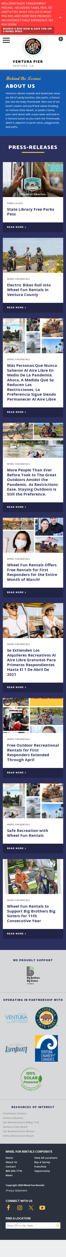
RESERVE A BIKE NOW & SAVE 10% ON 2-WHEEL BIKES (27, 30)
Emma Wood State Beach (18, 1135)
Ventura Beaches (13, 1118)
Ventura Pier (28, 62)
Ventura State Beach (15, 1126)
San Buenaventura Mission (18, 1131)
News (9, 1175)
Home (9, 1157)
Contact (11, 1166)
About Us (11, 1162)
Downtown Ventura (14, 1113)
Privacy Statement (16, 1190)
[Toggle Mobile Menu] (6, 40)
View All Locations (45, 1157)
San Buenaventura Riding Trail (21, 1122)
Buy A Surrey (42, 1162)
